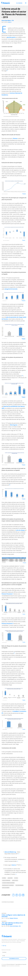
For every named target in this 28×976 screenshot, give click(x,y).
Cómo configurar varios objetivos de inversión (13, 915)
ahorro (9, 22)
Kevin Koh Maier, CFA (8, 20)
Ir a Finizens (19, 3)
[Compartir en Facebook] (13, 895)
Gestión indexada (19, 885)
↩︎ (18, 854)
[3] (9, 484)
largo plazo (15, 880)
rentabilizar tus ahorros (7, 885)
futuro (16, 878)
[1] (7, 70)
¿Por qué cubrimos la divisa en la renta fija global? (12, 923)
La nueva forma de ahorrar (8, 882)
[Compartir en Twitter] (16, 895)
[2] (22, 375)
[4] (14, 653)
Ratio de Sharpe (5, 887)
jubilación (10, 878)
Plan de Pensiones (6, 880)
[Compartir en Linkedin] (20, 895)
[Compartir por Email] (23, 895)
